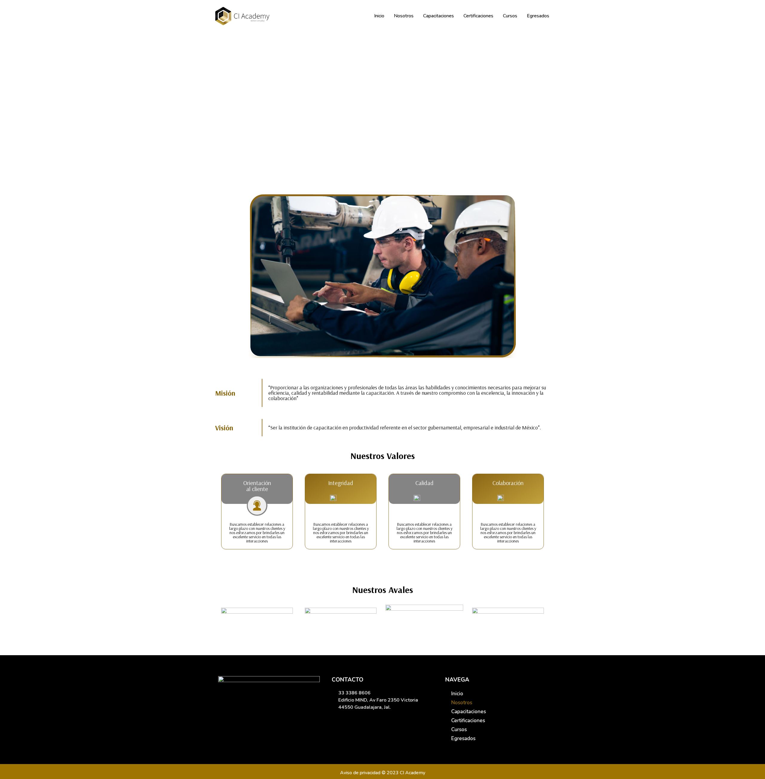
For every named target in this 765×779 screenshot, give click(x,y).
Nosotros (404, 16)
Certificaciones (478, 16)
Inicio (379, 16)
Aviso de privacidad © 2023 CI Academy (382, 772)
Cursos (510, 16)
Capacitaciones (438, 16)
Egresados (538, 16)
